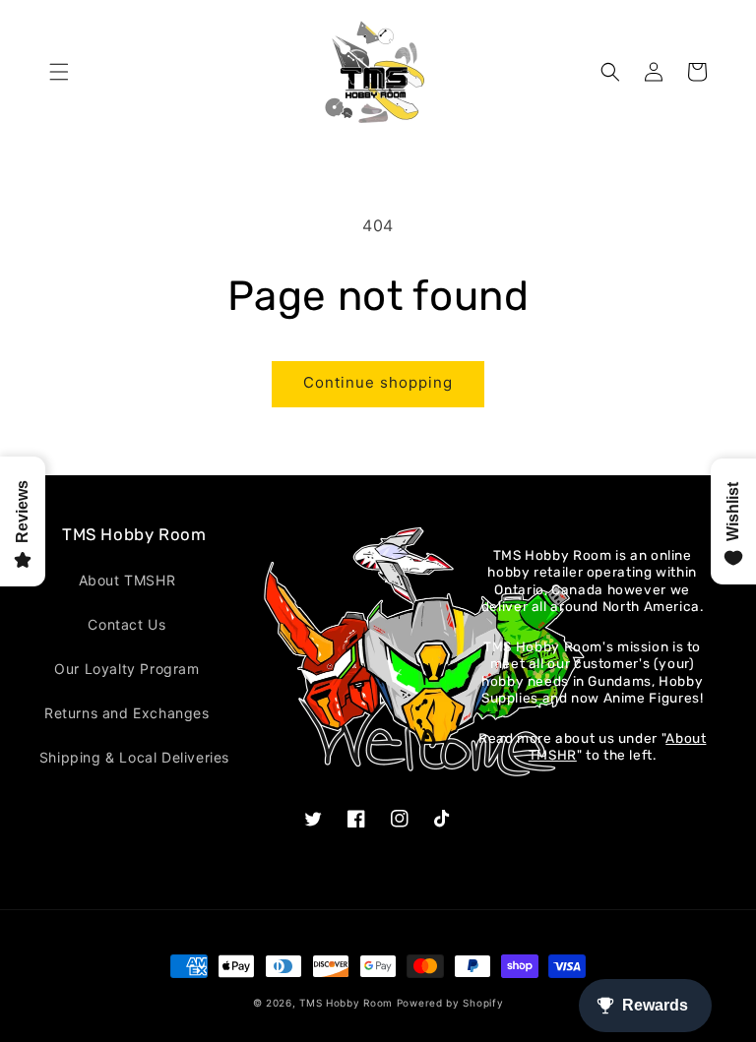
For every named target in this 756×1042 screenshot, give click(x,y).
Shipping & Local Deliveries (134, 757)
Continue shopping (378, 382)
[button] (59, 71)
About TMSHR (127, 580)
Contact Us (126, 624)
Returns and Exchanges (127, 713)
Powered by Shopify (450, 1003)
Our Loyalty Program (126, 668)
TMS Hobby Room (346, 1003)
